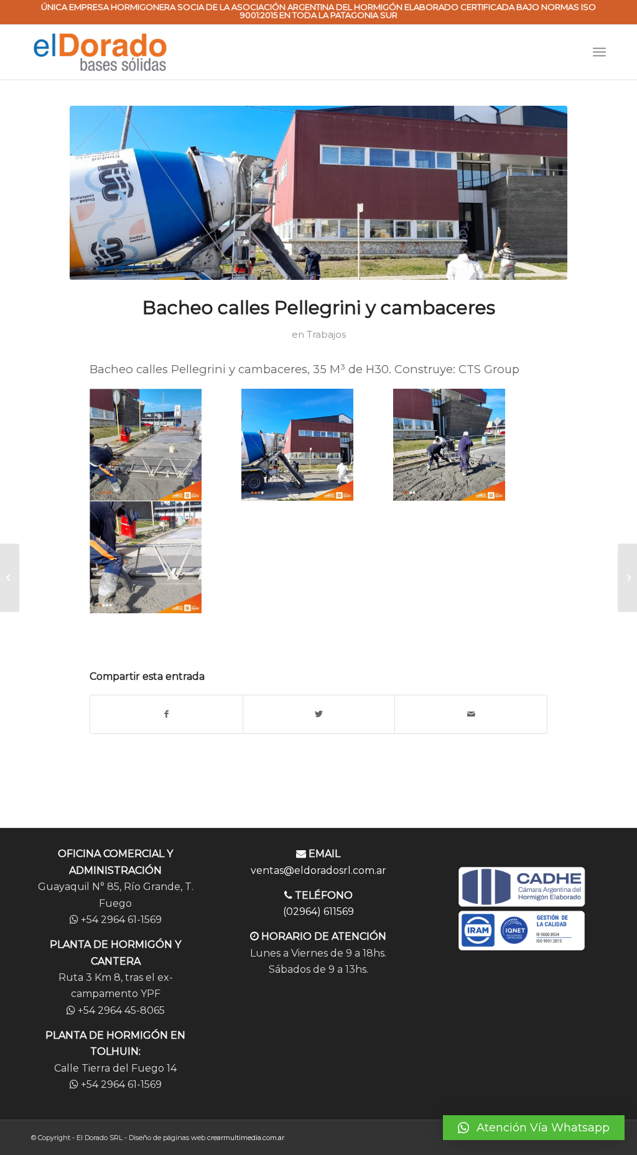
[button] (534, 1127)
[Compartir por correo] (471, 714)
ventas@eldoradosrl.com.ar (318, 870)
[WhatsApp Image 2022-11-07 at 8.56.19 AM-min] (318, 193)
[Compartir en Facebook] (166, 714)
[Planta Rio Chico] (9, 578)
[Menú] (599, 52)
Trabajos (326, 334)
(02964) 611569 (318, 911)
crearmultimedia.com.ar (245, 1137)
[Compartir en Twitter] (319, 714)
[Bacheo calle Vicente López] (627, 578)
